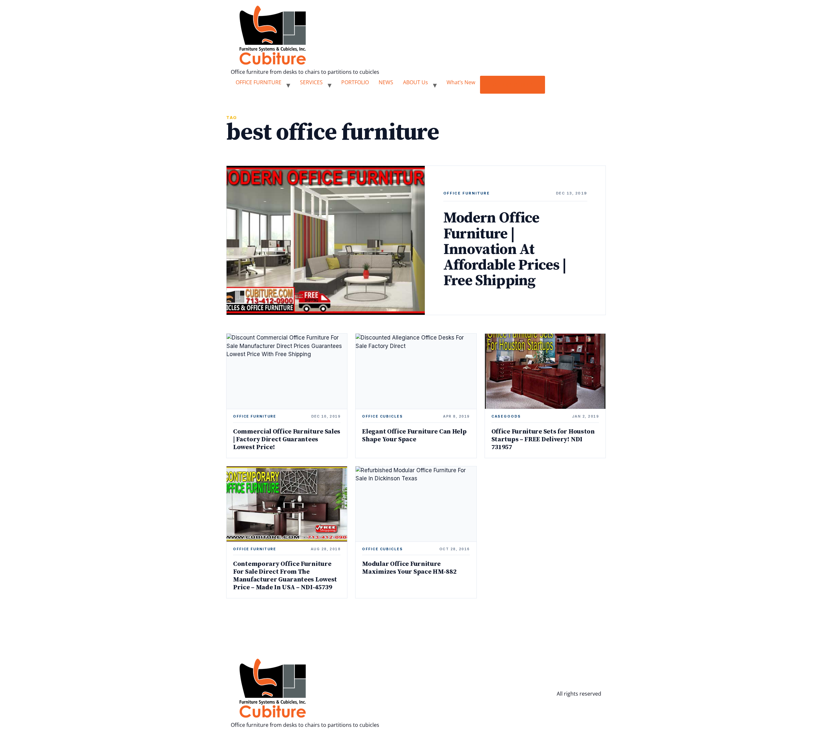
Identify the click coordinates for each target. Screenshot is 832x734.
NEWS (386, 82)
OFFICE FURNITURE (258, 82)
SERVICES (311, 82)
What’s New (461, 82)
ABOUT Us (415, 82)
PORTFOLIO (355, 82)
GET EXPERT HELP (512, 84)
